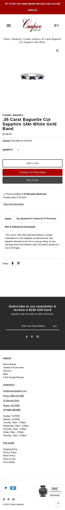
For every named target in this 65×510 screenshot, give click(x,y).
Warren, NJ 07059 (11, 405)
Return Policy (9, 455)
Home (7, 39)
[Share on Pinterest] (18, 264)
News (5, 374)
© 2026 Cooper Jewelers (13, 504)
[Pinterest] (32, 337)
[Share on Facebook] (12, 264)
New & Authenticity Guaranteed (20, 227)
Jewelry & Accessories (13, 367)
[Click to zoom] (57, 50)
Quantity (8, 150)
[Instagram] (38, 337)
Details (8, 219)
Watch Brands (9, 364)
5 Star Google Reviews (13, 377)
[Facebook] (26, 337)
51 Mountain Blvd (11, 400)
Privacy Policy (9, 452)
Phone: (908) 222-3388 (13, 396)
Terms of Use (9, 459)
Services (7, 371)
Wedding (16, 39)
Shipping (6, 140)
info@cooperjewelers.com (15, 391)
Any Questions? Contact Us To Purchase (36, 218)
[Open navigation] (8, 25)
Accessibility (9, 462)
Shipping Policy (10, 449)
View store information (13, 204)
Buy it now (32, 180)
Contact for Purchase (32, 172)
